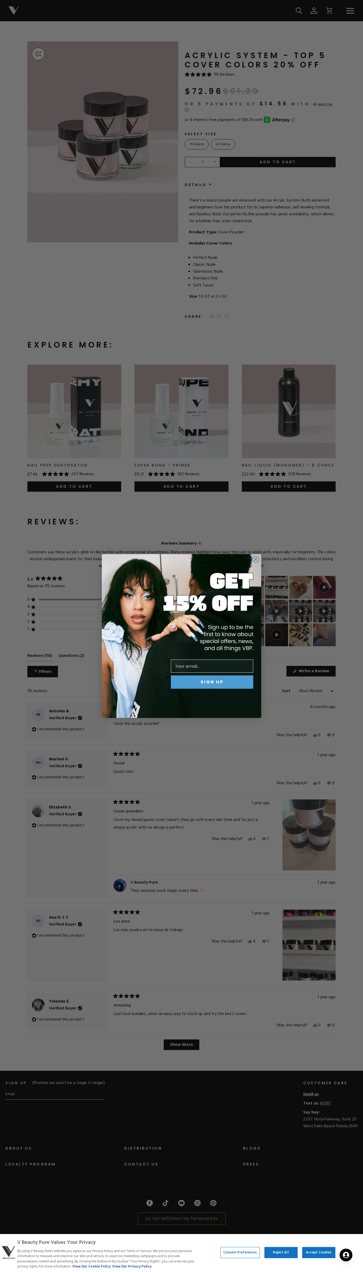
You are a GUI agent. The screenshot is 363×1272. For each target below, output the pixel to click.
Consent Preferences (240, 1252)
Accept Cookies (319, 1252)
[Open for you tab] (346, 1255)
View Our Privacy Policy (131, 1266)
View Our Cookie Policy (91, 1266)
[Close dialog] (255, 559)
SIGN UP (212, 682)
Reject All (281, 1252)
